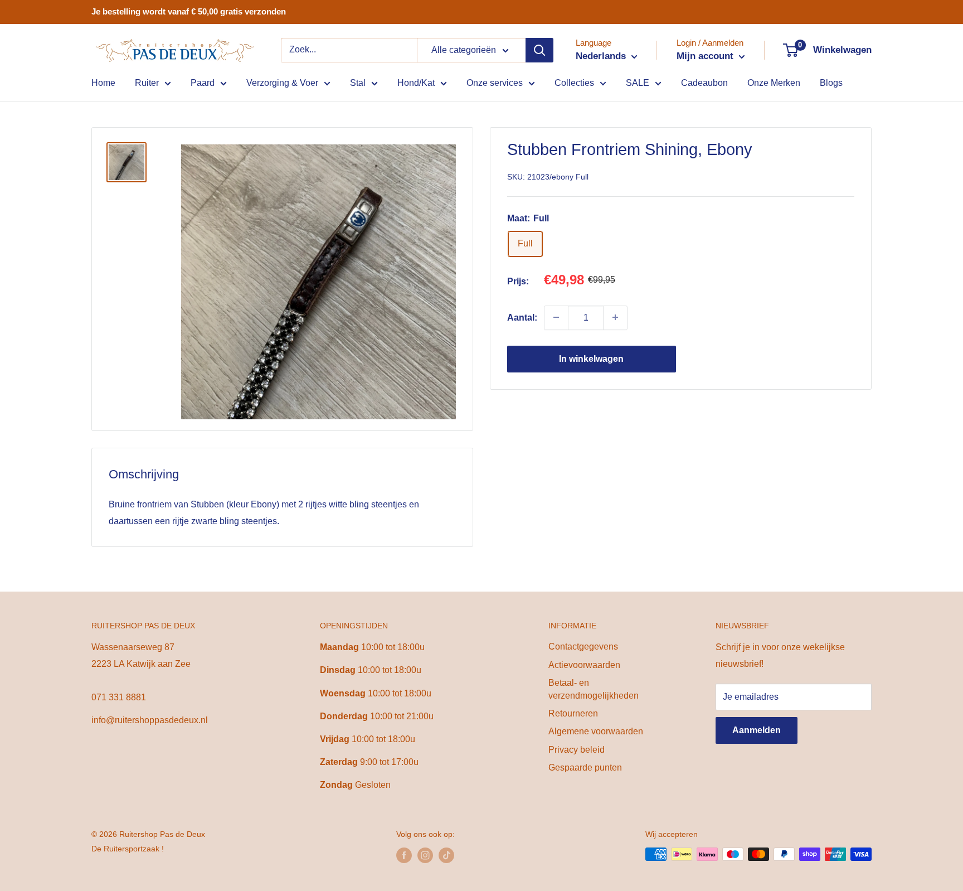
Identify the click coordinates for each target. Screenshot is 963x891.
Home (103, 83)
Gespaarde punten (585, 767)
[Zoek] (539, 50)
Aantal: (522, 317)
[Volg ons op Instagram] (425, 855)
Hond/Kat (416, 83)
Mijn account (706, 56)
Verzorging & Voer (282, 83)
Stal (358, 83)
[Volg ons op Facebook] (404, 855)
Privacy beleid (576, 749)
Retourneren (573, 713)
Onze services (494, 83)
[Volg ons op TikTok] (446, 855)
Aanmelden (756, 730)
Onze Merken (773, 83)
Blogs (831, 83)
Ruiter (147, 83)
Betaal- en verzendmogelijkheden (593, 689)
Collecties (574, 83)
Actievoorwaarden (584, 665)
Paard (203, 83)
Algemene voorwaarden (595, 731)
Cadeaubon (704, 83)
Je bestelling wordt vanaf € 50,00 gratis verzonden (188, 11)
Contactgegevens (583, 646)
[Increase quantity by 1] (615, 317)
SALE (637, 83)
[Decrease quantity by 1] (556, 317)
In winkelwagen (591, 358)
